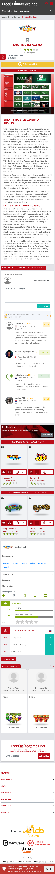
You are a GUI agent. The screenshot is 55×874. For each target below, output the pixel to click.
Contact (12, 862)
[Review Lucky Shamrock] (14, 508)
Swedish (5, 567)
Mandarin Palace (19, 645)
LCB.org (48, 316)
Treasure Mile (17, 638)
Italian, (32, 563)
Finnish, (24, 563)
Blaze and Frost (8, 478)
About (3, 862)
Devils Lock (34, 478)
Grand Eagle (17, 652)
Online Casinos (14, 17)
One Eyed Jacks (36, 529)
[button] (50, 666)
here (39, 871)
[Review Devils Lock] (41, 457)
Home (3, 17)
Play (49, 638)
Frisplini (5, 697)
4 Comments (29, 53)
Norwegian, (42, 563)
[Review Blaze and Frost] (14, 457)
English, (15, 563)
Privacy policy (38, 862)
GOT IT (48, 869)
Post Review (43, 306)
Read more (47, 434)
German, (5, 563)
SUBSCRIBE (44, 756)
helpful (32, 697)
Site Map (50, 862)
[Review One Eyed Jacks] (41, 508)
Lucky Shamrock (9, 529)
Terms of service (24, 862)
